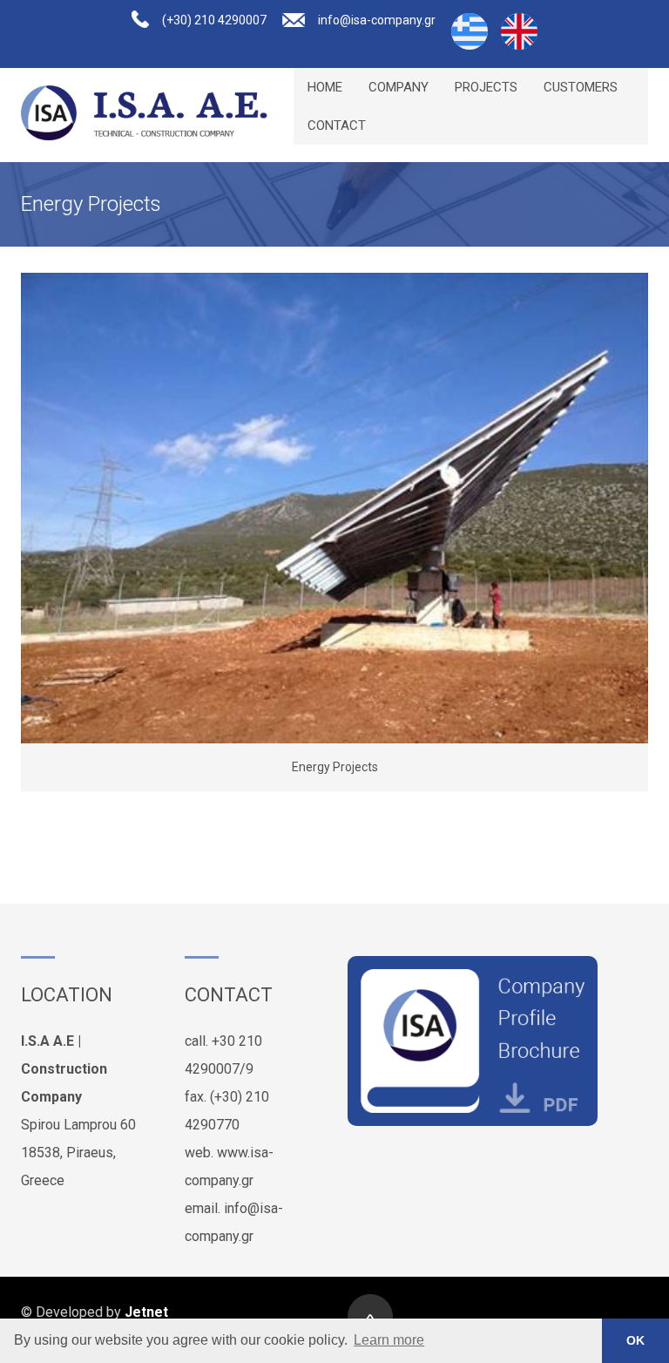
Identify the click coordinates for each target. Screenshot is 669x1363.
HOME (324, 87)
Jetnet (146, 1312)
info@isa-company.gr (377, 20)
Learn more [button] (389, 1339)
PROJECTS (486, 87)
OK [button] (635, 1340)
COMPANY (398, 87)
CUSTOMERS (581, 87)
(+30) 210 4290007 (214, 20)
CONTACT (336, 125)
